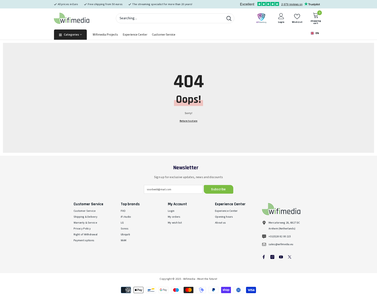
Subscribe (218, 189)
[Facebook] (264, 257)
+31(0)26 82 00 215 (280, 236)
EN (317, 33)
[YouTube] (281, 257)
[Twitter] (289, 257)
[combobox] (170, 18)
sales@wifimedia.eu (281, 244)
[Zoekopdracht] (175, 18)
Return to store (189, 121)
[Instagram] (272, 257)
